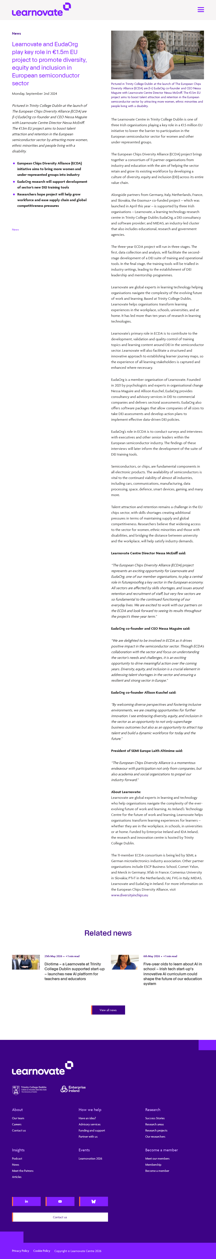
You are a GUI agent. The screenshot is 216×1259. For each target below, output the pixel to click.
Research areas (154, 1124)
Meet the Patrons (23, 1170)
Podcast (17, 1158)
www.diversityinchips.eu (129, 895)
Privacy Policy (20, 1250)
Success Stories (155, 1118)
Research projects (156, 1130)
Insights (18, 1150)
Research (152, 1109)
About (17, 1109)
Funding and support (92, 1130)
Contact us (19, 1130)
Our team (18, 1118)
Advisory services (90, 1124)
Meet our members (157, 1158)
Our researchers (155, 1136)
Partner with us (88, 1136)
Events (84, 1150)
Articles (17, 1177)
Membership (153, 1164)
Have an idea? (87, 1118)
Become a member (161, 1150)
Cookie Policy (41, 1250)
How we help (90, 1109)
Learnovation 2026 (90, 1158)
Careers (17, 1124)
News (16, 33)
